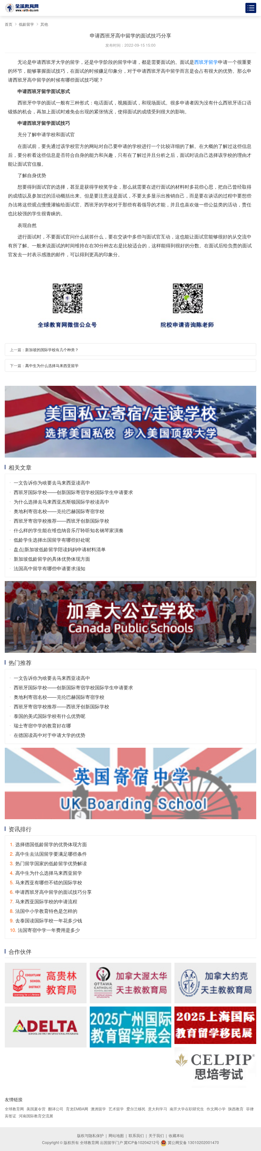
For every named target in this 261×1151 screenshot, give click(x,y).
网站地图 (116, 1135)
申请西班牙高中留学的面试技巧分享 (51, 891)
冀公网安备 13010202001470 (193, 1142)
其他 (44, 24)
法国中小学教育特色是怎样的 (43, 910)
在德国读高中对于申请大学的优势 (49, 735)
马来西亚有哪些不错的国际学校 (46, 882)
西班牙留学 (206, 61)
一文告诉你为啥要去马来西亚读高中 (52, 482)
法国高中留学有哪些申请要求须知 (49, 568)
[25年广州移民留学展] (131, 1027)
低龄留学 (26, 24)
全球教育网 (14, 1108)
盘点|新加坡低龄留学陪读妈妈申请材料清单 (60, 549)
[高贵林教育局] (46, 983)
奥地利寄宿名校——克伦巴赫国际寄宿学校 (59, 511)
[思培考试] (215, 1067)
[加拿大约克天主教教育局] (215, 983)
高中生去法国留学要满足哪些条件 (48, 853)
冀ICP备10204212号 (141, 1142)
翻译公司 (55, 1108)
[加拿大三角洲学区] (46, 1027)
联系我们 (136, 1135)
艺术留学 (116, 1108)
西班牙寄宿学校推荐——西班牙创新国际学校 (61, 520)
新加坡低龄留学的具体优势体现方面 (52, 558)
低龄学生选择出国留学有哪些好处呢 (52, 539)
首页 (8, 24)
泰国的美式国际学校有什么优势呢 (49, 716)
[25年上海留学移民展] (215, 1025)
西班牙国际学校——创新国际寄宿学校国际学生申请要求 (73, 492)
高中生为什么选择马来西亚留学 (52, 365)
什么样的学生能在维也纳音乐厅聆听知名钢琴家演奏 (68, 530)
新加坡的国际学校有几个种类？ (52, 349)
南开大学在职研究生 (187, 1108)
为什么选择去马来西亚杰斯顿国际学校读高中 (61, 501)
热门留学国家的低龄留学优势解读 (48, 863)
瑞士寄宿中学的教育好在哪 (42, 725)
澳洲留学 (98, 1108)
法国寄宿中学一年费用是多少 (45, 930)
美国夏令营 (36, 1108)
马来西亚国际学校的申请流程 (43, 901)
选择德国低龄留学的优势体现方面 (48, 844)
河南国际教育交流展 (36, 1115)
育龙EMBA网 (77, 1108)
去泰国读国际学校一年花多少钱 (46, 920)
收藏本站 (176, 1135)
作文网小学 (216, 1108)
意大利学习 (157, 1108)
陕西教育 (235, 1108)
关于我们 (156, 1135)
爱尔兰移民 (135, 1108)
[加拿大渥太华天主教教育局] (131, 983)
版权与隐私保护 (90, 1135)
